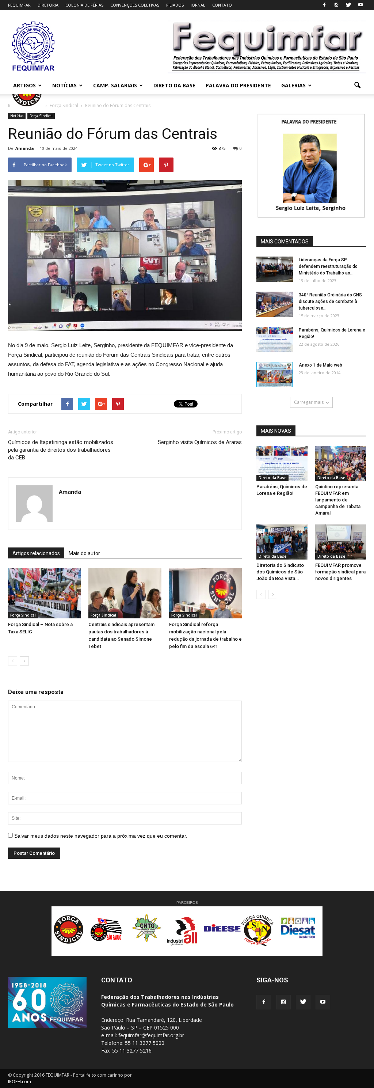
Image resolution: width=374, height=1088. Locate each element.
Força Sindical (41, 115)
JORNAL (198, 5)
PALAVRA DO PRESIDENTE (238, 85)
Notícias (16, 115)
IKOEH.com (19, 1081)
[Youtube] (360, 5)
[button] (357, 85)
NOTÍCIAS (64, 85)
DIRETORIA (48, 5)
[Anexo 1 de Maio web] (274, 374)
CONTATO (222, 5)
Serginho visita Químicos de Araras (200, 442)
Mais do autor (84, 553)
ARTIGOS (24, 85)
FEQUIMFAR (19, 5)
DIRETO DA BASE (174, 85)
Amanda (24, 148)
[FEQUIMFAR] (33, 70)
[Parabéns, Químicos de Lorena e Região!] (274, 339)
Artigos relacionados (36, 553)
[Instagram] (336, 5)
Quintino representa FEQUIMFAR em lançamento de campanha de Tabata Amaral (337, 500)
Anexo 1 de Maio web (320, 365)
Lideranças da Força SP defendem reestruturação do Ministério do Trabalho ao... (328, 266)
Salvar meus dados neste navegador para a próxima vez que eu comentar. (100, 836)
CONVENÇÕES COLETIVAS (134, 5)
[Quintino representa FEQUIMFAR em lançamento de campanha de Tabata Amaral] (340, 463)
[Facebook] (324, 5)
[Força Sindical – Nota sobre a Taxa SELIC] (44, 593)
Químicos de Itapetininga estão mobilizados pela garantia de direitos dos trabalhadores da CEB (60, 450)
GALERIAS (293, 85)
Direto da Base (272, 477)
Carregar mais (309, 402)
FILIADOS (175, 5)
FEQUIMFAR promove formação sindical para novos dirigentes (340, 571)
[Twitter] (348, 5)
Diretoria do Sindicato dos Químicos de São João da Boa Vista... (280, 571)
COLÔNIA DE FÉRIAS (84, 5)
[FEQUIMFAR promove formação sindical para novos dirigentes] (340, 542)
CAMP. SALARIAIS (115, 85)
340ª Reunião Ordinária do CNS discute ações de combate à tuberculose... (330, 301)
